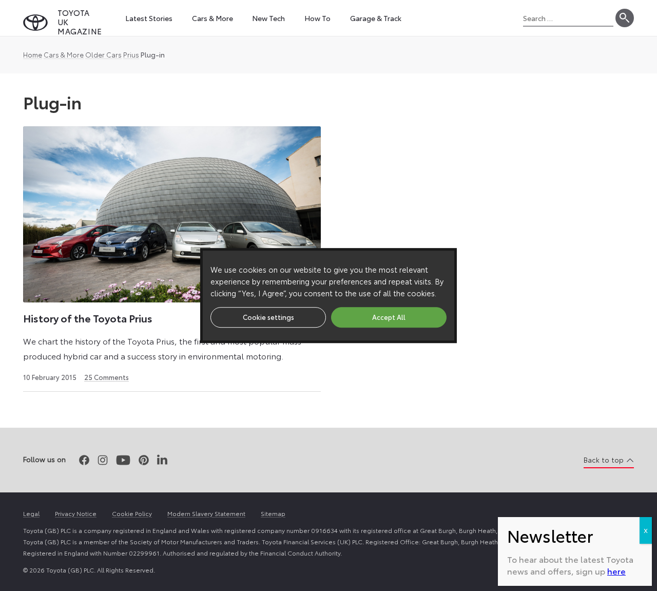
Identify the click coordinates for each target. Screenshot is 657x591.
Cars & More (64, 54)
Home (32, 54)
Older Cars (103, 54)
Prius (131, 54)
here (616, 571)
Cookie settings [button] (268, 316)
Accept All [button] (388, 316)
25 (106, 377)
